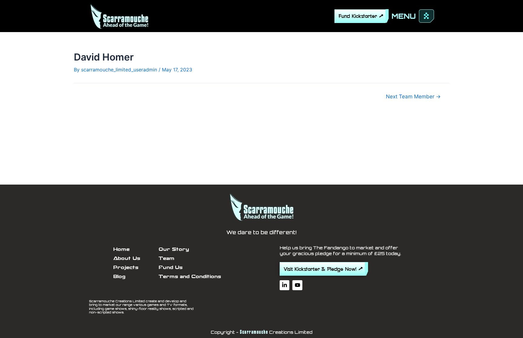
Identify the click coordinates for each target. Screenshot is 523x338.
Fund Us (171, 267)
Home (121, 249)
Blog (119, 276)
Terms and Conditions (190, 276)
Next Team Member (413, 96)
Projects (125, 267)
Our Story (174, 249)
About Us (126, 258)
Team (166, 258)
